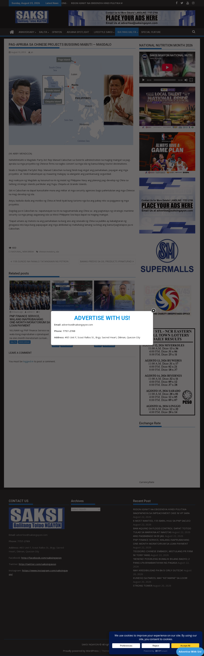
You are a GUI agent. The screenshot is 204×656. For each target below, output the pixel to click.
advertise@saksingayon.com (77, 324)
